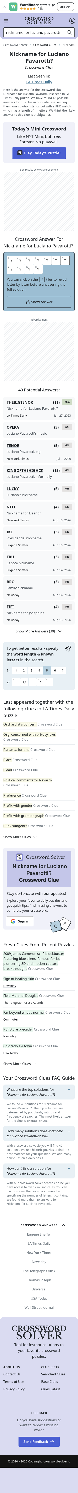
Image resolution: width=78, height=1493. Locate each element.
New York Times (39, 1252)
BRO (11, 581)
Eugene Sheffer (39, 1234)
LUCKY (13, 488)
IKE (10, 531)
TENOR (13, 445)
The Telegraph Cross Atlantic (23, 1003)
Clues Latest (50, 1389)
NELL (11, 506)
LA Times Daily (39, 81)
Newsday (9, 986)
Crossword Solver (15, 45)
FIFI (10, 606)
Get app (65, 7)
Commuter (10, 1019)
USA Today (10, 1053)
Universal (39, 1289)
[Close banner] (4, 7)
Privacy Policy (14, 1389)
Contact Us (12, 1374)
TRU (10, 556)
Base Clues (49, 1381)
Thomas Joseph (39, 1280)
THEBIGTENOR (20, 402)
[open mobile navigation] (6, 21)
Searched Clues (53, 1374)
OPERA (13, 427)
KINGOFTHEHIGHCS (25, 470)
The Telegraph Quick (39, 1271)
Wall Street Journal (39, 1307)
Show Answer (42, 302)
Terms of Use (13, 1381)
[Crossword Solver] (39, 21)
